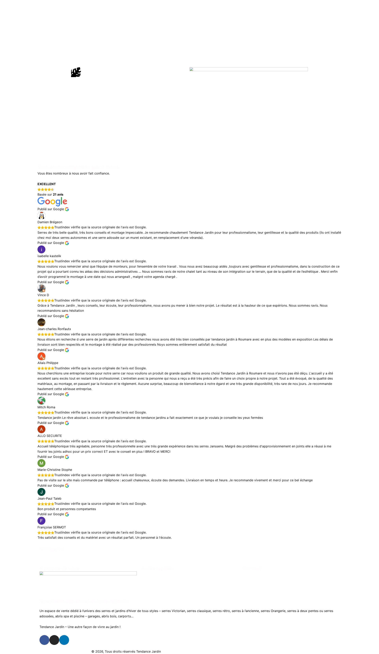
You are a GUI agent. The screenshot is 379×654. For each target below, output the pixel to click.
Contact (253, 557)
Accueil (125, 557)
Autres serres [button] (184, 557)
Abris (210, 557)
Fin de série (230, 557)
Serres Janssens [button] (150, 557)
